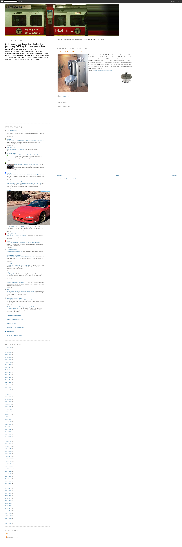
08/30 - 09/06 (8, 402)
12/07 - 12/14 (8, 496)
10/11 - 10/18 (8, 387)
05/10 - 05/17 (8, 441)
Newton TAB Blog (11, 323)
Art (31, 48)
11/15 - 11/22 (8, 375)
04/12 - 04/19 (8, 451)
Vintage (13, 44)
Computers (37, 48)
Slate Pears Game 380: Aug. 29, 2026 (15, 149)
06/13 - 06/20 (8, 362)
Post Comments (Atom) (70, 179)
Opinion (42, 46)
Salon (8, 241)
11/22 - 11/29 (8, 372)
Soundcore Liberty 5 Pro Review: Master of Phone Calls (27, 155)
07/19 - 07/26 (8, 417)
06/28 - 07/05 (8, 424)
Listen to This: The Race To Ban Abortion (16, 235)
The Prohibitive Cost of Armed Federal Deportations (26, 164)
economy (8, 55)
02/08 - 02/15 (8, 473)
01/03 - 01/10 (8, 365)
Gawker (9, 272)
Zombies (34, 57)
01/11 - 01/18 (8, 483)
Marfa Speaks (10, 331)
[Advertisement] (71, 161)
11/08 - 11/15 (8, 377)
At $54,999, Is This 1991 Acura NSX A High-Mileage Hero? (21, 227)
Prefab (32, 53)
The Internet (9, 50)
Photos (21, 50)
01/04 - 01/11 (8, 486)
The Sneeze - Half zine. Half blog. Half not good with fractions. (23, 307)
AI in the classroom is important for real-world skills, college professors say (24, 183)
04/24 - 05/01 (8, 350)
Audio (32, 55)
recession (17, 57)
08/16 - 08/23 (8, 407)
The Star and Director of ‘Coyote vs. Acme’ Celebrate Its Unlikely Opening (24, 174)
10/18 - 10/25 (8, 384)
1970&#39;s (8, 51)
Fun (29, 44)
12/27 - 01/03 (8, 367)
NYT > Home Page (11, 130)
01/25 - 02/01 (8, 478)
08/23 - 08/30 (8, 404)
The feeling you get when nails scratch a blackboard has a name (21, 256)
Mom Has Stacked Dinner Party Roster (16, 282)
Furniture (23, 57)
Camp (22, 51)
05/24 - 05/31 (8, 436)
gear (27, 53)
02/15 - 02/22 (8, 471)
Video (31, 46)
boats (36, 46)
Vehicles (17, 59)
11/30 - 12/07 (8, 498)
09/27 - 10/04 (8, 392)
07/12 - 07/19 (8, 419)
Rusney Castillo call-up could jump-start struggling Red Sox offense (22, 299)
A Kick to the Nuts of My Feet (14, 308)
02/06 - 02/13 (8, 357)
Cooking (17, 48)
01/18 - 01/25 (8, 481)
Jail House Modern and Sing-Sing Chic (70, 52)
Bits (8, 289)
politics (24, 46)
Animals (16, 51)
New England (29, 51)
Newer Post (59, 175)
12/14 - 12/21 (8, 493)
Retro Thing (10, 264)
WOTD (31, 59)
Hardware (27, 55)
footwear (27, 59)
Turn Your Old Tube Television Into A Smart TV (18, 265)
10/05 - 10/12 (8, 518)
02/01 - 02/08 (8, 476)
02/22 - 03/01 (8, 468)
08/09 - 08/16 (8, 409)
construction (38, 53)
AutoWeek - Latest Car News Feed (15, 327)
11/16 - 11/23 (8, 503)
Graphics (20, 55)
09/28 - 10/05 (8, 520)
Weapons (37, 59)
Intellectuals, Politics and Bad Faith (15, 251)
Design (14, 55)
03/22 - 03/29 (8, 459)
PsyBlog (9, 139)
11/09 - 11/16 (8, 506)
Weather (22, 59)
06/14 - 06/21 (8, 429)
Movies (42, 55)
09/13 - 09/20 (8, 397)
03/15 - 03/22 (8, 461)
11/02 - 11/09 (8, 508)
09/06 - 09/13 (8, 399)
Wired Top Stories (11, 153)
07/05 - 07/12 (8, 421)
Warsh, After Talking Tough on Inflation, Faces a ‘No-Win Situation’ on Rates (24, 132)
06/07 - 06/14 (8, 431)
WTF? (18, 46)
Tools (37, 55)
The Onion (9, 281)
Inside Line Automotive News (14, 335)
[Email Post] (58, 94)
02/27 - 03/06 (8, 355)
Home (117, 175)
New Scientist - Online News (14, 255)
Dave (44, 48)
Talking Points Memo (12, 234)
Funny (24, 44)
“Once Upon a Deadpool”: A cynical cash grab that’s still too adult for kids (23, 242)
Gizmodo (9, 173)
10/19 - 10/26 (8, 513)
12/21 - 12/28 (8, 491)
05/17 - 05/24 (8, 439)
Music (27, 50)
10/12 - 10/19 (8, 515)
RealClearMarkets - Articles (14, 163)
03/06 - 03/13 (8, 352)
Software (10, 57)
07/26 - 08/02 (8, 414)
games (29, 57)
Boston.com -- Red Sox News (14, 298)
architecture (66, 96)
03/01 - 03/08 (8, 466)
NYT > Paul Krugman (12, 249)
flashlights (40, 57)
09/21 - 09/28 (8, 523)
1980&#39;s (38, 51)
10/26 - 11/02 (8, 511)
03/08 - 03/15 (8, 464)
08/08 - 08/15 (8, 360)
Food (16, 50)
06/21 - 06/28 (8, 426)
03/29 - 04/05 (8, 456)
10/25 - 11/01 (8, 382)
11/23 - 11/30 (8, 501)
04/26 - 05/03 (8, 446)
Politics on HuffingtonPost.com (15, 319)
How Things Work (11, 274)
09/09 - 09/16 (8, 347)
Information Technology (12, 53)
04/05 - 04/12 (8, 454)
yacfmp (46, 53)
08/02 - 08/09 (8, 412)
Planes (22, 53)
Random (36, 44)
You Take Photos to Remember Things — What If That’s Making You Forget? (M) (25, 140)
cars (19, 44)
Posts (8, 534)
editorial (36, 50)
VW (12, 59)
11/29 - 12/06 (8, 370)
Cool (7, 44)
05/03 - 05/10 (8, 444)
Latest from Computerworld (14, 182)
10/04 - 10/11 (8, 389)
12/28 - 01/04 (8, 488)
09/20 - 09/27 (8, 394)
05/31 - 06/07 (8, 434)
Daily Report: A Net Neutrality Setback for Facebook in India (20, 291)
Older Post (174, 175)
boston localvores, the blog (14, 315)
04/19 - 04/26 (8, 449)
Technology (9, 48)
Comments (10, 537)
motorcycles (43, 50)
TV (31, 50)
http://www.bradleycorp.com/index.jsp (103, 70)
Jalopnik (9, 190)
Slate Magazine (11, 147)
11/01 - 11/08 (8, 379)
